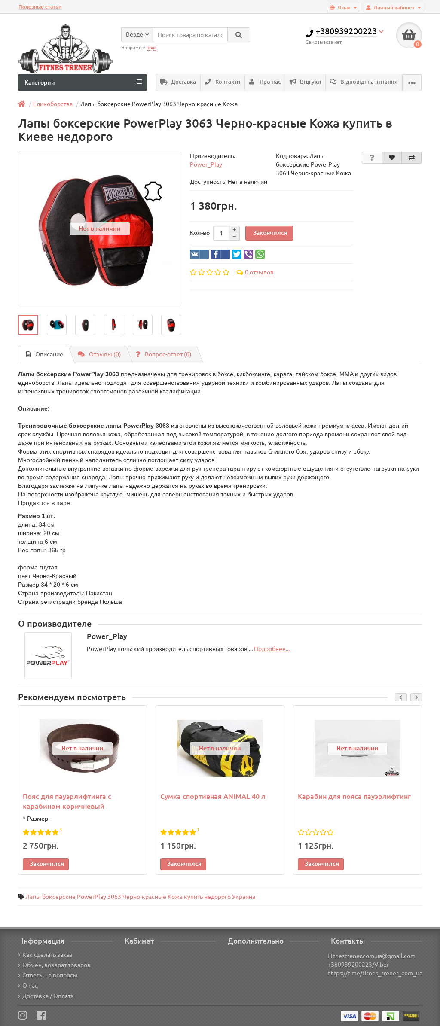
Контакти (227, 82)
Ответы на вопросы (50, 975)
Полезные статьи (39, 6)
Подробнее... (272, 648)
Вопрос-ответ (168, 354)
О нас (30, 985)
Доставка (183, 82)
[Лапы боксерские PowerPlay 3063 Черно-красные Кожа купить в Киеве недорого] (28, 325)
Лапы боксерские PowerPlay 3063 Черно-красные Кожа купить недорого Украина (140, 896)
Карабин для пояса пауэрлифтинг (354, 796)
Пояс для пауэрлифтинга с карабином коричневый (67, 801)
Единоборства (53, 103)
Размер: (38, 818)
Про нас (269, 82)
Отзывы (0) (105, 354)
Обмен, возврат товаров (56, 965)
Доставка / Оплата (47, 996)
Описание (49, 354)
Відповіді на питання (368, 82)
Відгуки (310, 82)
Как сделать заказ (47, 954)
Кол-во (200, 232)
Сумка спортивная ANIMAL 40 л (213, 796)
